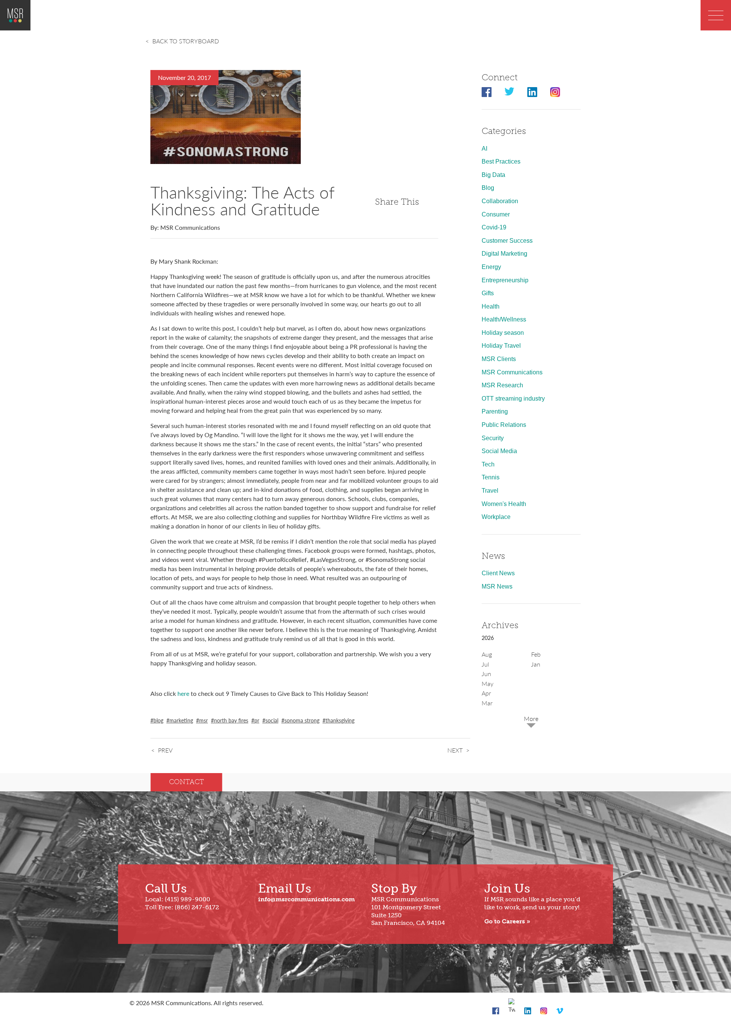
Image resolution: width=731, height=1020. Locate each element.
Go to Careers (504, 921)
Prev (165, 750)
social (271, 720)
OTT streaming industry (513, 398)
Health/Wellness (504, 319)
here (183, 693)
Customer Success (507, 240)
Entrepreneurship (505, 280)
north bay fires (231, 720)
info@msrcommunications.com (306, 899)
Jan (535, 664)
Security (493, 438)
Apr (486, 693)
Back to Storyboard (185, 41)
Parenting (495, 411)
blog (158, 720)
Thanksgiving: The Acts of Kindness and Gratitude (242, 200)
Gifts (488, 293)
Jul (485, 664)
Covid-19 (494, 227)
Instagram (555, 92)
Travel (490, 490)
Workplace (496, 517)
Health (491, 306)
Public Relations (504, 425)
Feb (536, 654)
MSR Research (502, 385)
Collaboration (500, 201)
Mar (487, 703)
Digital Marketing (504, 253)
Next (455, 750)
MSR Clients (499, 359)
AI (484, 148)
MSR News (497, 586)
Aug (487, 654)
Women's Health (504, 504)
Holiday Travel (501, 345)
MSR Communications (512, 372)
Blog (488, 188)
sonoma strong (301, 720)
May (487, 683)
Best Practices (501, 161)
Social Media (499, 451)
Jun (486, 673)
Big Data (493, 175)
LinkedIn (532, 92)
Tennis (491, 477)
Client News (498, 573)
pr (256, 720)
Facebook (487, 92)
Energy (491, 267)
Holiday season (503, 332)
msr (203, 720)
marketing (181, 720)
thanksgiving (340, 720)
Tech (488, 464)
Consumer (496, 214)
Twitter (509, 92)
